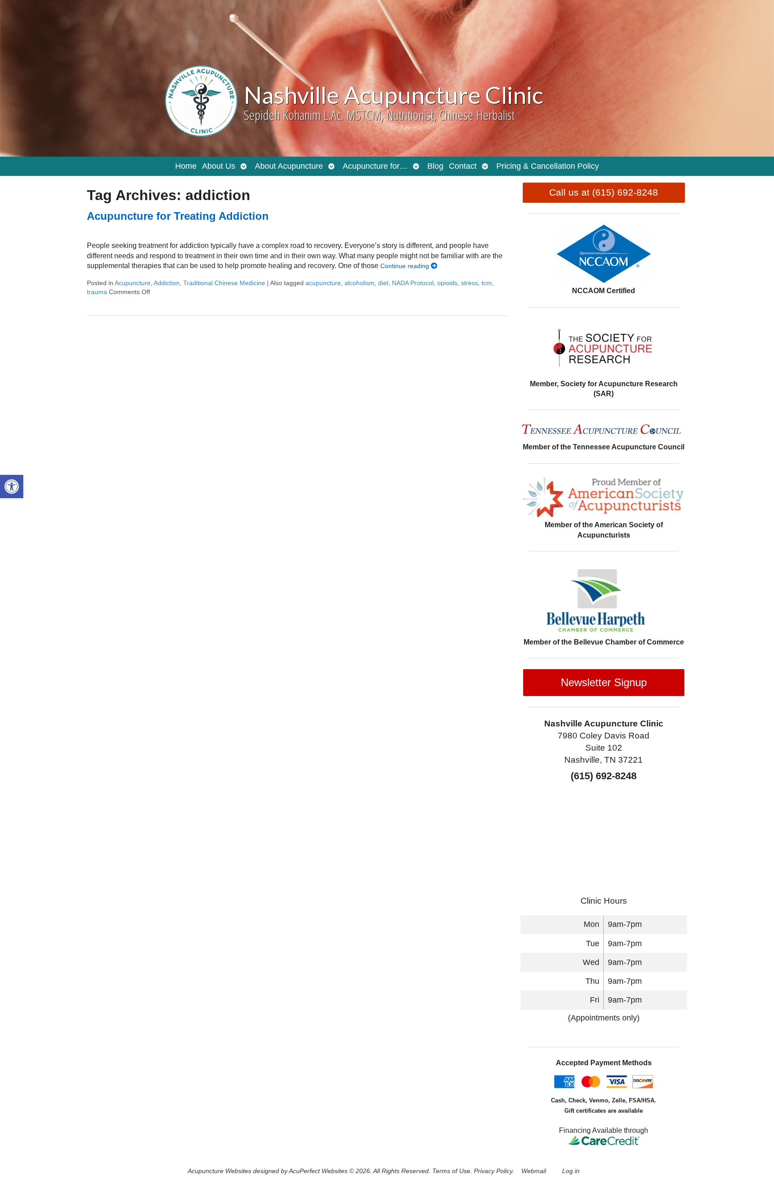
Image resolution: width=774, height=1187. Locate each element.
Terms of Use (451, 1170)
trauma (97, 291)
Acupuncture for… (375, 166)
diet (383, 282)
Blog (435, 166)
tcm (487, 282)
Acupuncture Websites (219, 1170)
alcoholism (359, 282)
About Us (218, 166)
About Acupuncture (289, 166)
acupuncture (323, 282)
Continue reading (405, 265)
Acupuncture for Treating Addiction (178, 216)
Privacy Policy (493, 1170)
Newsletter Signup (604, 682)
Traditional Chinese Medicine (224, 282)
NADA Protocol (413, 282)
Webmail (533, 1170)
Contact (463, 166)
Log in (571, 1170)
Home (186, 166)
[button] (11, 486)
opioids (447, 282)
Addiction (167, 282)
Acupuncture (132, 282)
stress (469, 282)
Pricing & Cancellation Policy (547, 166)
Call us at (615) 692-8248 (603, 192)
